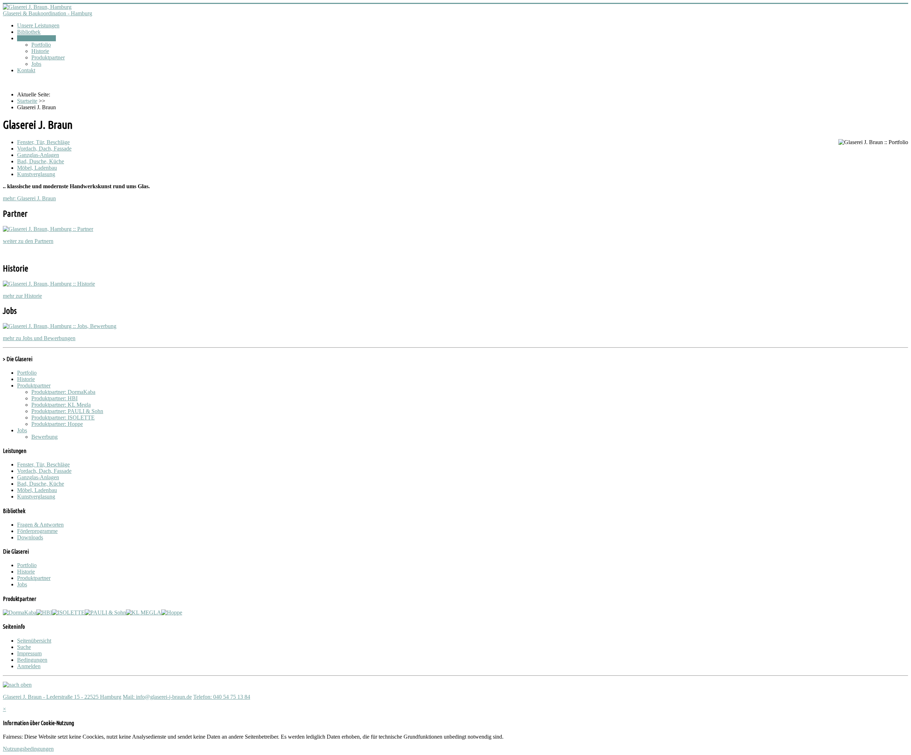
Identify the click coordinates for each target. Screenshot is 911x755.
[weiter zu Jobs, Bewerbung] (59, 326)
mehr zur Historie (22, 296)
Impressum (29, 653)
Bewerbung (44, 437)
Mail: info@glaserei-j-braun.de (157, 697)
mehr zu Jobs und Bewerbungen (39, 338)
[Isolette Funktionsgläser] (68, 612)
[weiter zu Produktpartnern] (48, 229)
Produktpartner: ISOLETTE (63, 418)
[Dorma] (19, 612)
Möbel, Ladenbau (37, 168)
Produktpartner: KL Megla (61, 405)
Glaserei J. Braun (36, 38)
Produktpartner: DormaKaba (63, 392)
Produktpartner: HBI (54, 398)
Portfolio (41, 45)
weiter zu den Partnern (28, 241)
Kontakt (26, 70)
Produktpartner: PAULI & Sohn (67, 411)
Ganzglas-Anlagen (38, 155)
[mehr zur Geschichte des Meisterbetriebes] (49, 284)
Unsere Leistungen (38, 25)
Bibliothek (29, 32)
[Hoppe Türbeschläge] (171, 612)
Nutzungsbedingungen (28, 749)
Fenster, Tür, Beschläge (43, 142)
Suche (24, 647)
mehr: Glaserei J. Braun (29, 198)
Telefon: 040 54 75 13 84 (221, 697)
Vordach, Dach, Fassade (44, 149)
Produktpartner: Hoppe (57, 424)
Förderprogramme (37, 531)
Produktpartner (48, 57)
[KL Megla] (143, 612)
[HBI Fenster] (44, 612)
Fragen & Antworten (40, 525)
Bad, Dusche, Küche (40, 161)
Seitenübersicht (34, 641)
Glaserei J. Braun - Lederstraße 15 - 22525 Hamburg (62, 697)
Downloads (30, 537)
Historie (40, 51)
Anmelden (29, 666)
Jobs (36, 64)
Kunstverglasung (36, 174)
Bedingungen (32, 660)
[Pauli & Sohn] (105, 612)
